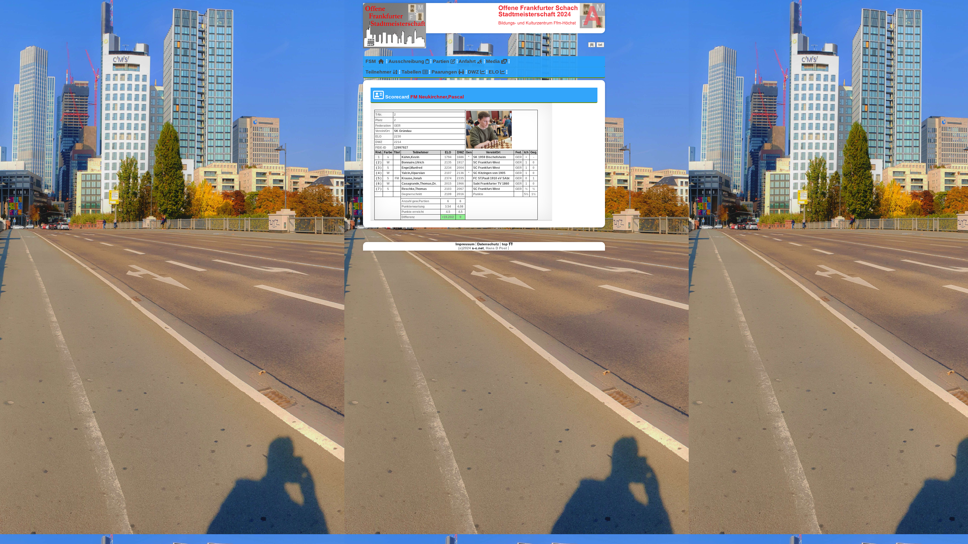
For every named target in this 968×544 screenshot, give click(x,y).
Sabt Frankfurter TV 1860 (491, 183)
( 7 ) (378, 189)
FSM (372, 61)
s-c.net (478, 248)
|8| (591, 45)
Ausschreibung (407, 61)
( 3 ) (378, 167)
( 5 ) (378, 178)
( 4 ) (378, 173)
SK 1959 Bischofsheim (489, 157)
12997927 (401, 147)
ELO (494, 72)
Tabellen (412, 72)
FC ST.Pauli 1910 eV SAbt (491, 178)
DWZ (474, 72)
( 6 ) (378, 183)
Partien (441, 61)
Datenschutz (488, 244)
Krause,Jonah (412, 178)
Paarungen (445, 72)
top (505, 244)
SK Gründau (402, 131)
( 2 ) (378, 162)
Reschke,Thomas (414, 189)
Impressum (465, 244)
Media (493, 61)
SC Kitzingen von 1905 (489, 173)
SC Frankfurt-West (486, 162)
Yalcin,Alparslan (413, 173)
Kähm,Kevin (410, 157)
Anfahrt (468, 61)
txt (600, 45)
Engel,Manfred (412, 167)
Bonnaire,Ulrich (413, 162)
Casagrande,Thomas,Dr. (419, 183)
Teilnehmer (379, 72)
